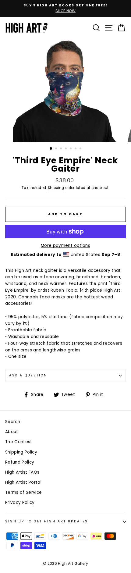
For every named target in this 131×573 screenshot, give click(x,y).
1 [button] (51, 148)
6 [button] (76, 149)
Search (12, 422)
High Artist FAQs (22, 472)
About (11, 432)
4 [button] (66, 149)
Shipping (56, 187)
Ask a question (28, 375)
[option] (65, 8)
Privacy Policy (20, 502)
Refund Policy (19, 462)
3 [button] (61, 149)
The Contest (18, 442)
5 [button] (71, 149)
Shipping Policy (21, 452)
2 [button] (56, 149)
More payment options (65, 245)
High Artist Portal (23, 482)
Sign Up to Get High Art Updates (46, 521)
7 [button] (81, 149)
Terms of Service (23, 492)
